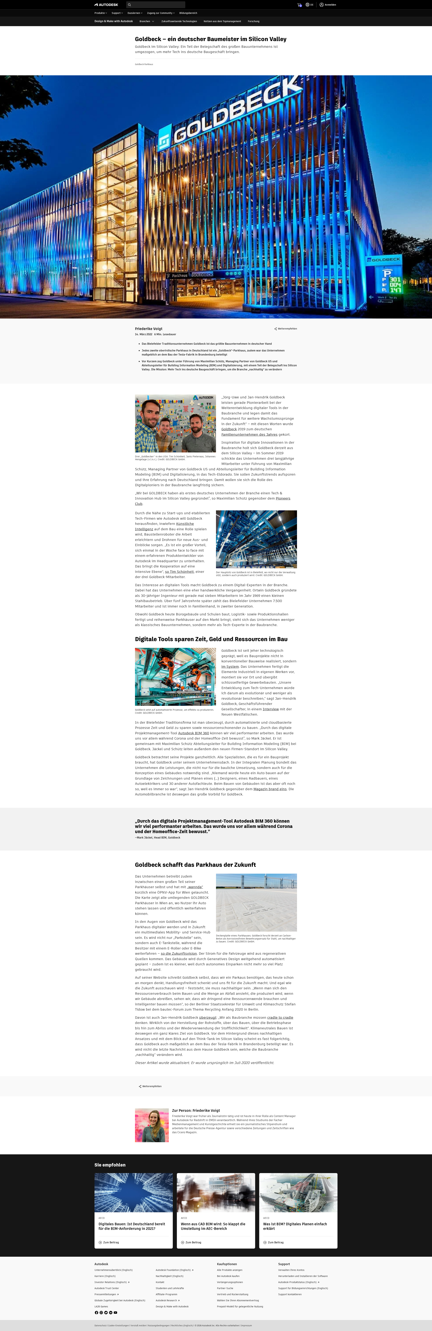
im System (230, 666)
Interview (271, 709)
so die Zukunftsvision (179, 953)
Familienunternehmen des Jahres (249, 434)
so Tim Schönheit (179, 571)
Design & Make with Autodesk (113, 21)
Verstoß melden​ (138, 1325)
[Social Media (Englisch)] (105, 1312)
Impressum (246, 1325)
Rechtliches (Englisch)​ (182, 1325)
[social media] (105, 1313)
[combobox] (155, 4)
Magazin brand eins (270, 789)
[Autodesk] (106, 4)
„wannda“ (195, 886)
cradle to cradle (280, 1017)
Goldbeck (229, 429)
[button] (109, 1242)
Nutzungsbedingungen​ (158, 1325)
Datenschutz (100, 1325)
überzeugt (207, 1017)
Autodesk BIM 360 (193, 733)
